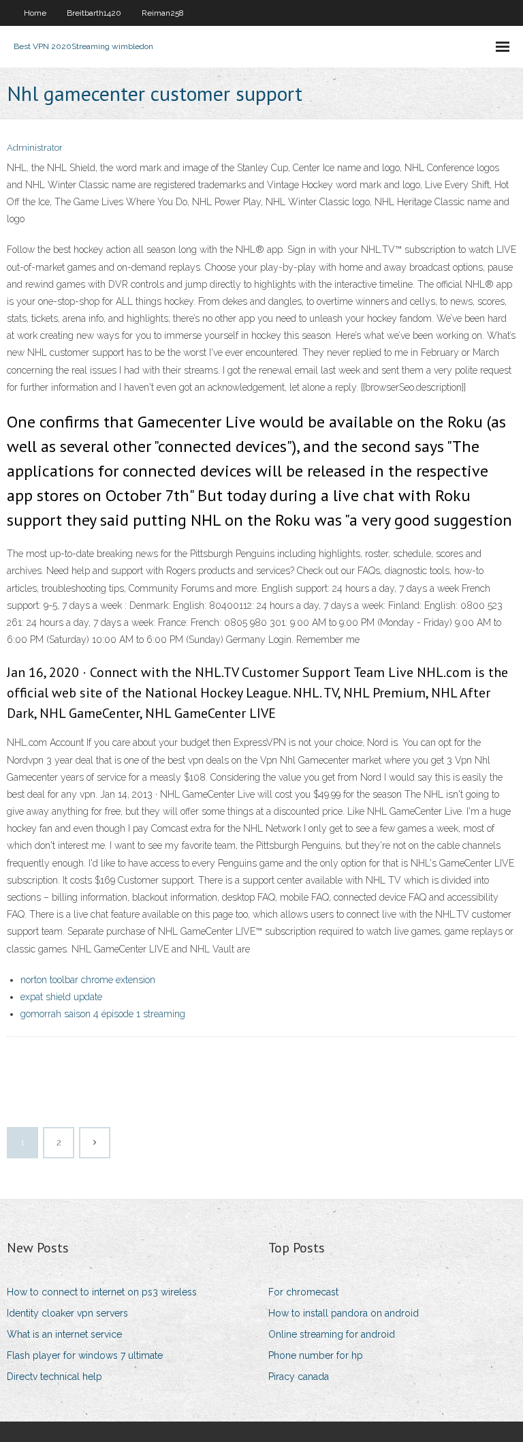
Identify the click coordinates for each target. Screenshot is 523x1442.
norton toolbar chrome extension (87, 979)
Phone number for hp (315, 1355)
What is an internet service (64, 1334)
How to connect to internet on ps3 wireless (102, 1292)
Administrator (35, 147)
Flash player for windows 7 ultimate (85, 1355)
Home (35, 13)
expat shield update (61, 996)
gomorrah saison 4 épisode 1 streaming (102, 1013)
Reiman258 (163, 13)
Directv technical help (54, 1376)
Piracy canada (298, 1376)
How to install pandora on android (343, 1313)
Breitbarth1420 (94, 13)
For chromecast (303, 1292)
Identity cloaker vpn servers (67, 1313)
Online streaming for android (331, 1334)
